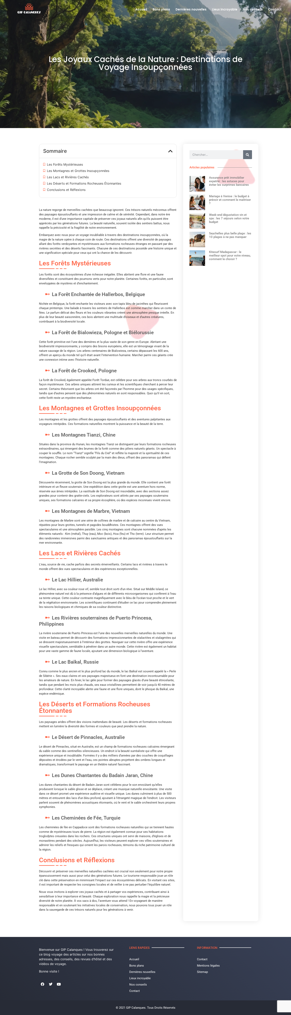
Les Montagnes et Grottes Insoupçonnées (78, 171)
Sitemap (202, 972)
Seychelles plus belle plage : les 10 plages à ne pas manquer (230, 235)
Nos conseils (253, 9)
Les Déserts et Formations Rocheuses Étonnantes (84, 183)
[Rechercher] (247, 154)
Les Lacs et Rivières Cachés (68, 177)
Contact (274, 9)
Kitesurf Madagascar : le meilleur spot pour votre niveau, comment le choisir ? (230, 255)
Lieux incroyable (224, 9)
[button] (170, 151)
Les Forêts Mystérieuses (65, 164)
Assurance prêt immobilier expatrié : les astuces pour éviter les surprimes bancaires (229, 181)
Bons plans (161, 9)
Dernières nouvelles (191, 9)
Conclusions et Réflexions (66, 190)
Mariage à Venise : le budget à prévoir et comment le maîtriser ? (230, 199)
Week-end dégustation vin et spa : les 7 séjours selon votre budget (229, 218)
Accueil (141, 9)
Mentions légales (208, 965)
